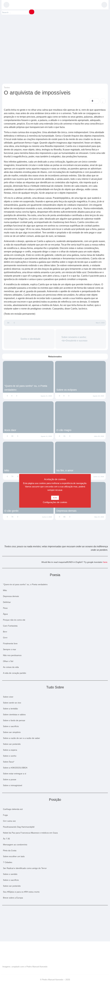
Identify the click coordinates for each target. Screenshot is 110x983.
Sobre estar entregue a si (14, 773)
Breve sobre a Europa (13, 898)
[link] (103, 101)
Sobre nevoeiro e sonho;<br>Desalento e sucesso (74, 339)
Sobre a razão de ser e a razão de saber (21, 738)
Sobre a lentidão (10, 708)
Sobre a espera (10, 750)
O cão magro (63, 430)
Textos (7, 87)
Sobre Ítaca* (8, 762)
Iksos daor (10, 430)
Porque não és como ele (14, 620)
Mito (6, 470)
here (105, 562)
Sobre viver (8, 697)
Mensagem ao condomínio (15, 844)
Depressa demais (66, 510)
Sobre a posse (9, 779)
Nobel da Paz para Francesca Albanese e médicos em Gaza (30, 833)
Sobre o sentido (10, 874)
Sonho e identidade (30, 339)
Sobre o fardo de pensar (14, 720)
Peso (5, 608)
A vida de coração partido (14, 673)
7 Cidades (7, 862)
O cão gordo (11, 510)
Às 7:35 (6, 839)
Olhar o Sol (8, 661)
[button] (6, 5)
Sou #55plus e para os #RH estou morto (21, 892)
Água (5, 614)
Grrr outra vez (9, 821)
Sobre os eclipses (66, 389)
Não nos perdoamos (12, 655)
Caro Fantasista (10, 626)
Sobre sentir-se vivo (12, 703)
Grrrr (5, 637)
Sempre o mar (9, 649)
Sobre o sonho (9, 756)
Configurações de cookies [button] (55, 502)
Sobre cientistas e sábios (14, 714)
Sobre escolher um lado (14, 856)
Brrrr (5, 632)
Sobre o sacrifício (11, 726)
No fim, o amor (64, 470)
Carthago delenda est (13, 809)
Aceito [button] (55, 498)
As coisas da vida (11, 667)
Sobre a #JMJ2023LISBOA (15, 767)
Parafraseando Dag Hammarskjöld (18, 827)
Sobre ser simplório (12, 732)
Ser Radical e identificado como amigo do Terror (25, 868)
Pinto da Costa (9, 850)
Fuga (5, 815)
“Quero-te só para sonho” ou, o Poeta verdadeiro (25, 387)
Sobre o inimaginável (12, 785)
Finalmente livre (10, 643)
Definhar (7, 602)
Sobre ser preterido (12, 744)
